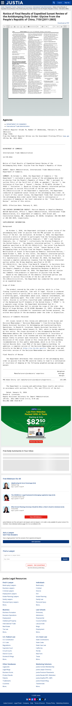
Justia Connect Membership (45, 667)
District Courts (7, 654)
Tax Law (5, 629)
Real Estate (6, 626)
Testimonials (40, 684)
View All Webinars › (36, 517)
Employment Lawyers (10, 594)
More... (5, 605)
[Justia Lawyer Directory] (45, 699)
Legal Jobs (6, 667)
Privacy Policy (50, 703)
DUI (37, 594)
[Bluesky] (40, 699)
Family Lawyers (8, 599)
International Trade (9, 624)
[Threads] (37, 699)
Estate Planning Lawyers (11, 596)
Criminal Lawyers (8, 591)
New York (39, 654)
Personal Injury (41, 602)
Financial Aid (40, 618)
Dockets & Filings (8, 656)
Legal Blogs (6, 670)
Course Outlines (41, 621)
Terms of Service (40, 703)
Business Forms (8, 672)
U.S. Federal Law (9, 637)
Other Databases (9, 664)
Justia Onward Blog (42, 681)
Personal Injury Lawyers (11, 602)
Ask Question (36, 541)
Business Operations (9, 615)
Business (6, 610)
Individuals (40, 582)
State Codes (40, 642)
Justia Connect (8, 703)
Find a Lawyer (9, 551)
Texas (38, 656)
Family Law (39, 599)
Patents (5, 678)
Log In (60, 2)
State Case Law (41, 645)
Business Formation (9, 612)
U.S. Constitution (8, 640)
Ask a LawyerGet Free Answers (10, 533)
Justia (2, 7)
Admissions (39, 615)
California (39, 648)
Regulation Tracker (10, 7)
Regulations (7, 645)
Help (31, 703)
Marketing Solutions (44, 664)
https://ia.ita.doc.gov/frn (34, 348)
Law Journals (40, 624)
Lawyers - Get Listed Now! (36, 565)
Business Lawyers (8, 588)
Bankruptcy (40, 585)
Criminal (38, 588)
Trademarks (7, 681)
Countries (6, 684)
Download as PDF (63, 23)
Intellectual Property (9, 621)
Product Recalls (8, 675)
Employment (7, 618)
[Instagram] (35, 699)
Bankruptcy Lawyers (9, 585)
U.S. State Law (41, 637)
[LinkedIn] (27, 699)
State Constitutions (42, 640)
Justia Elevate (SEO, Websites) (45, 675)
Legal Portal (18, 703)
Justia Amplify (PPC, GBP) (44, 678)
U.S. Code (6, 642)
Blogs (38, 626)
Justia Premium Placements (45, 672)
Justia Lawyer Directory (43, 670)
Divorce (38, 591)
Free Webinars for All (12, 479)
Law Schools (40, 610)
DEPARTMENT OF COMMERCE (16, 124)
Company (26, 703)
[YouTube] (30, 699)
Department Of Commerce (24, 7)
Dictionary (39, 612)
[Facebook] (32, 699)
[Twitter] (42, 699)
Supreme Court (8, 648)
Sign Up (67, 2)
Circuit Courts (7, 651)
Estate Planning (41, 596)
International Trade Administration (42, 7)
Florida (38, 651)
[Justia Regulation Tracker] (14, 2)
